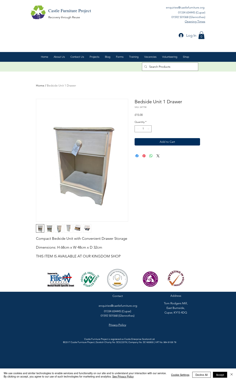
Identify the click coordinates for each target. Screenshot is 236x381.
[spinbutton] (143, 129)
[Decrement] (137, 129)
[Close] (231, 374)
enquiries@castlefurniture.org (185, 7)
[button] (201, 35)
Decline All (201, 375)
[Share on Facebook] (137, 156)
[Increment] (148, 129)
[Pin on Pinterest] (144, 156)
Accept (220, 375)
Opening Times (195, 21)
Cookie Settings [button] (180, 375)
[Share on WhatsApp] (151, 156)
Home (40, 85)
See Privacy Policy (123, 376)
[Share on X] (158, 156)
